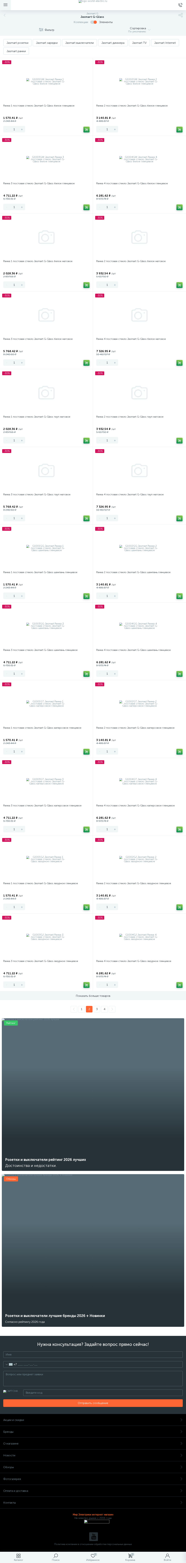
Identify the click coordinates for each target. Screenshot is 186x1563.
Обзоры (8, 1467)
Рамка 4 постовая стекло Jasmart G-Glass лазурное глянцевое (133, 961)
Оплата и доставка (15, 1490)
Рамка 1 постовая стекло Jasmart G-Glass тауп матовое (36, 416)
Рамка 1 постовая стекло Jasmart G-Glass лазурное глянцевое (40, 883)
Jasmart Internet (165, 43)
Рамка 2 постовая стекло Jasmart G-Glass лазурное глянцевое (133, 883)
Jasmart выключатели (79, 43)
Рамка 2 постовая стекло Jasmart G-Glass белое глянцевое (132, 105)
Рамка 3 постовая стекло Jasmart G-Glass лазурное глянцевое (40, 961)
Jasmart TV (139, 43)
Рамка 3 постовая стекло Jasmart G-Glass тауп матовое (36, 494)
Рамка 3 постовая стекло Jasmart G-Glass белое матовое (38, 339)
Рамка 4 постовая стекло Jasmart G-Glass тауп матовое (130, 494)
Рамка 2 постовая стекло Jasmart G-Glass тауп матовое (129, 416)
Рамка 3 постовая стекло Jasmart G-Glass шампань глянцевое (40, 650)
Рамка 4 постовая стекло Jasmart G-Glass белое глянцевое (132, 183)
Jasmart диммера (112, 43)
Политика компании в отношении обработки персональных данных (93, 1544)
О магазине (11, 1443)
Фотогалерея (12, 1479)
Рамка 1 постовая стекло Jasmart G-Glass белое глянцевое (38, 105)
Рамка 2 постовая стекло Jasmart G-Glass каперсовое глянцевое (135, 727)
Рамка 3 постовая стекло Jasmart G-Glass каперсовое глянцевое (42, 805)
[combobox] (10, 1364)
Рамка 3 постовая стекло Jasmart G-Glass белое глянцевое (39, 183)
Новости (9, 1455)
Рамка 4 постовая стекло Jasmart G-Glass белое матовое (131, 339)
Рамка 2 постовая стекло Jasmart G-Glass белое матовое (131, 261)
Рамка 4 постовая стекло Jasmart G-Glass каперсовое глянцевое (135, 805)
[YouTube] (93, 1536)
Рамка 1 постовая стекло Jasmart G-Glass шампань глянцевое (40, 572)
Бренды (8, 1431)
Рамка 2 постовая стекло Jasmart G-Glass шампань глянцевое (133, 572)
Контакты (9, 1502)
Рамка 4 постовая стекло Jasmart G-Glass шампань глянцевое (133, 650)
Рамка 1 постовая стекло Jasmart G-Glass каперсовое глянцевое (42, 727)
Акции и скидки (13, 1420)
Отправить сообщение (93, 1403)
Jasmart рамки (16, 51)
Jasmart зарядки (47, 43)
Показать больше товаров (93, 996)
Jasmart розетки (17, 43)
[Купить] (86, 129)
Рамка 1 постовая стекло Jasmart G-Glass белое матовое (37, 261)
